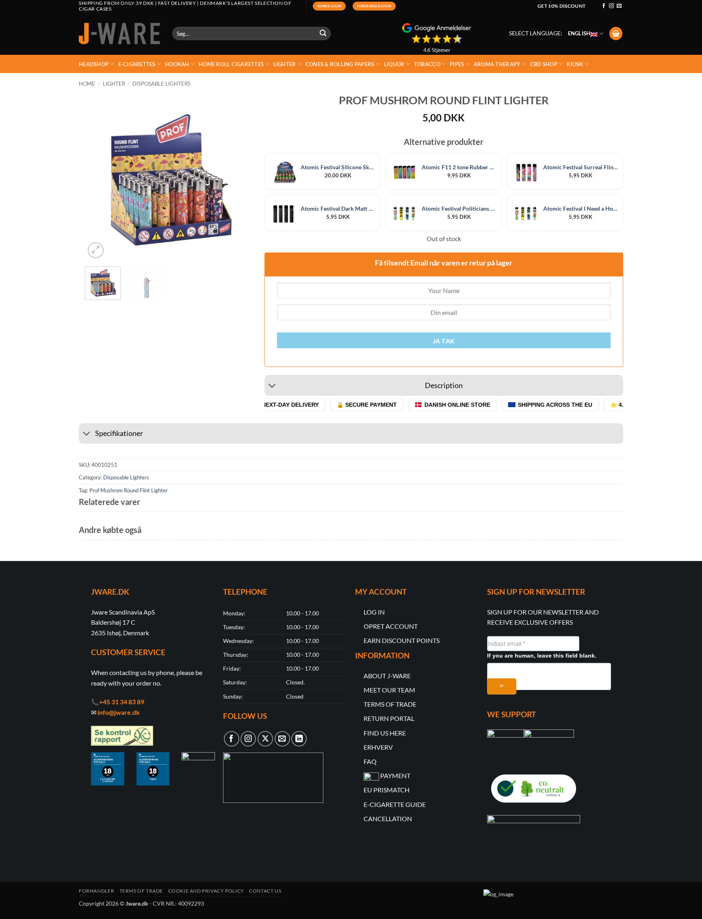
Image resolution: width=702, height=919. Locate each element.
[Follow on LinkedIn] (299, 738)
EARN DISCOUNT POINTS (402, 640)
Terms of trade (141, 891)
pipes (457, 64)
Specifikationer (119, 433)
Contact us (265, 891)
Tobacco (427, 64)
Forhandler (96, 891)
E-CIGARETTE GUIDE (395, 804)
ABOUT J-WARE (387, 676)
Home (87, 83)
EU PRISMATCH (387, 790)
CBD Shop (543, 64)
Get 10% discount (561, 6)
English (579, 33)
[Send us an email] (619, 6)
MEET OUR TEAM (389, 690)
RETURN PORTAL (389, 718)
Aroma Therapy (497, 64)
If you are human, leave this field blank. (541, 655)
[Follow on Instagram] (611, 6)
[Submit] (323, 34)
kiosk (575, 64)
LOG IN (374, 612)
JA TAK (444, 341)
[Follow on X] (265, 738)
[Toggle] (272, 386)
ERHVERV (378, 747)
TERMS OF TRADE (390, 704)
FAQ (370, 761)
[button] (615, 33)
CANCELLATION (388, 818)
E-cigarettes (137, 64)
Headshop (93, 64)
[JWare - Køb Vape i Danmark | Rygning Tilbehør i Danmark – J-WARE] (119, 33)
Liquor (394, 64)
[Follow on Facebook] (603, 6)
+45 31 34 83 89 (121, 701)
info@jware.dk (119, 712)
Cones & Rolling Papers (340, 64)
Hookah (177, 64)
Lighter (284, 64)
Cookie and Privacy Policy (206, 891)
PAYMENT (395, 775)
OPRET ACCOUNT (391, 626)
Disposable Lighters (161, 83)
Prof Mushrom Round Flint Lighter (128, 490)
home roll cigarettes (231, 64)
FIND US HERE (385, 733)
